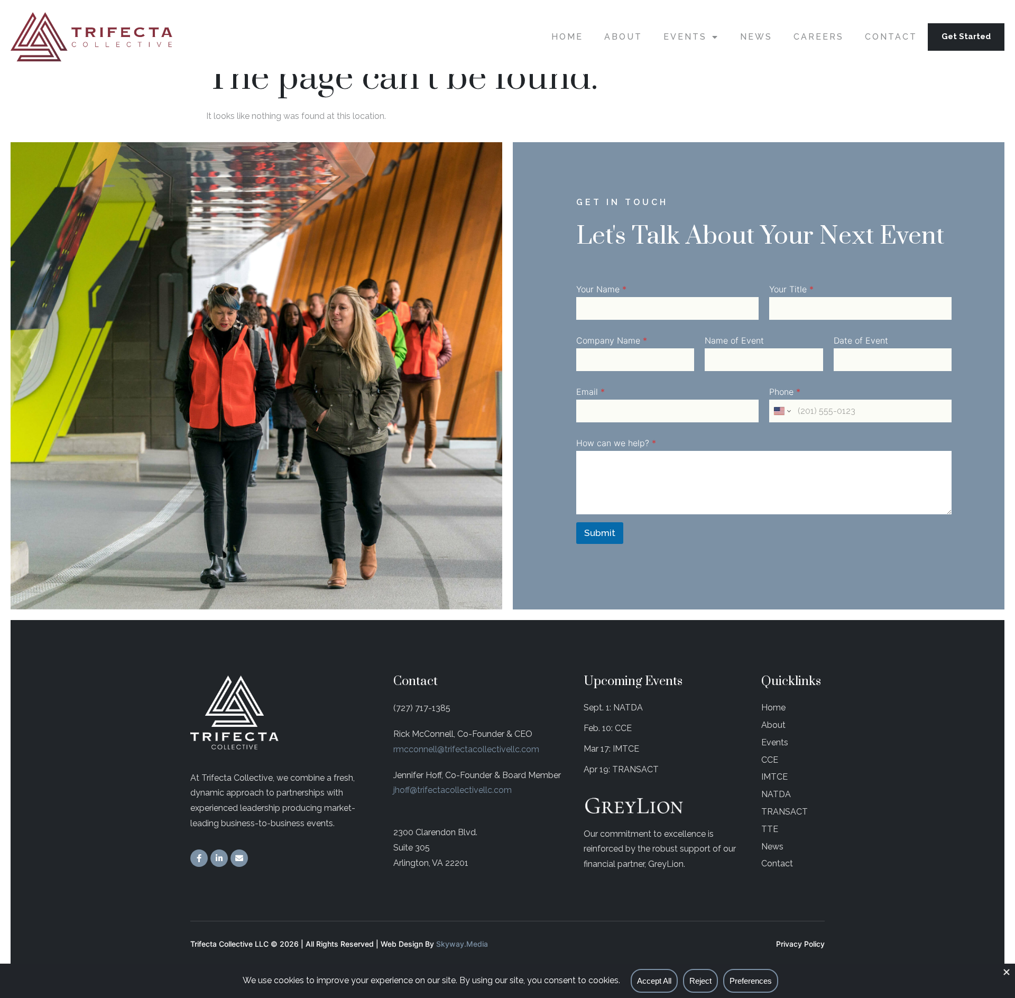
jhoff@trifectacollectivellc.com (452, 790)
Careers (818, 37)
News (756, 37)
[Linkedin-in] (219, 858)
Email (590, 392)
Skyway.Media (462, 943)
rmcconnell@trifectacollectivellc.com (466, 749)
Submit (599, 533)
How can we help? (616, 443)
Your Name (601, 289)
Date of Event (861, 341)
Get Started (966, 36)
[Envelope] (239, 858)
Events (685, 37)
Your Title (791, 289)
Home (567, 37)
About (623, 37)
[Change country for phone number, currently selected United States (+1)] (781, 411)
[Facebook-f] (199, 858)
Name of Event (734, 341)
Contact (891, 37)
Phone (784, 392)
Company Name (611, 341)
